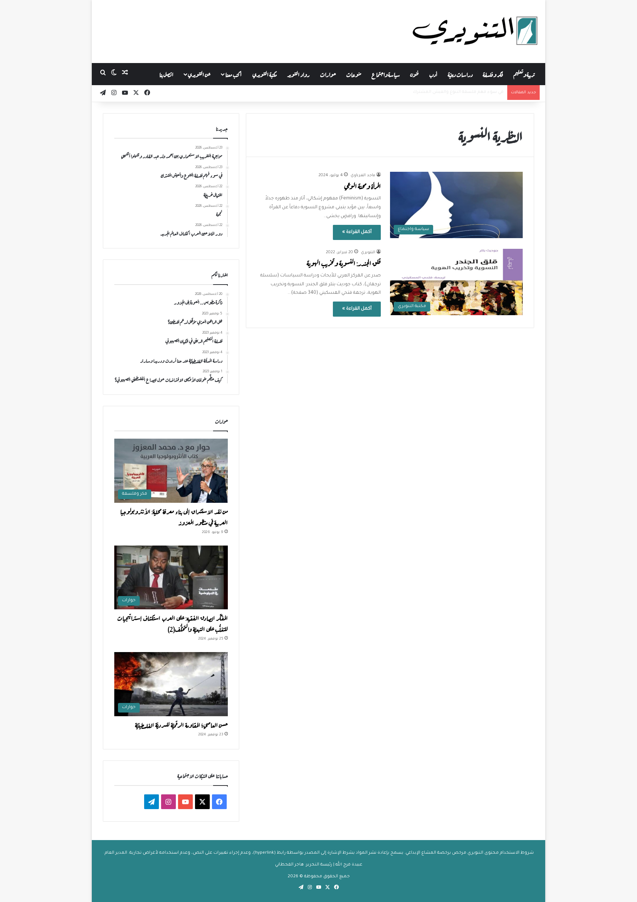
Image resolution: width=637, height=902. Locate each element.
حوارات (328, 74)
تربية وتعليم (524, 74)
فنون (414, 74)
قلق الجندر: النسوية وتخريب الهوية (344, 262)
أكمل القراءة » (357, 232)
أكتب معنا (233, 74)
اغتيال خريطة (490, 92)
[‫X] (202, 801)
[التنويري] (475, 31)
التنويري (368, 252)
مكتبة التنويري (265, 74)
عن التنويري (199, 74)
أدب (433, 74)
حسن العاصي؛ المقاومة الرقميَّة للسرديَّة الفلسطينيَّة (181, 724)
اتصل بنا (166, 74)
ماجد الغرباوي (363, 175)
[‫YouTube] (185, 801)
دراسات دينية (460, 74)
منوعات (353, 74)
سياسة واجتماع (386, 74)
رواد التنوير (298, 74)
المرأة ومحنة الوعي (362, 185)
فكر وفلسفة (493, 74)
